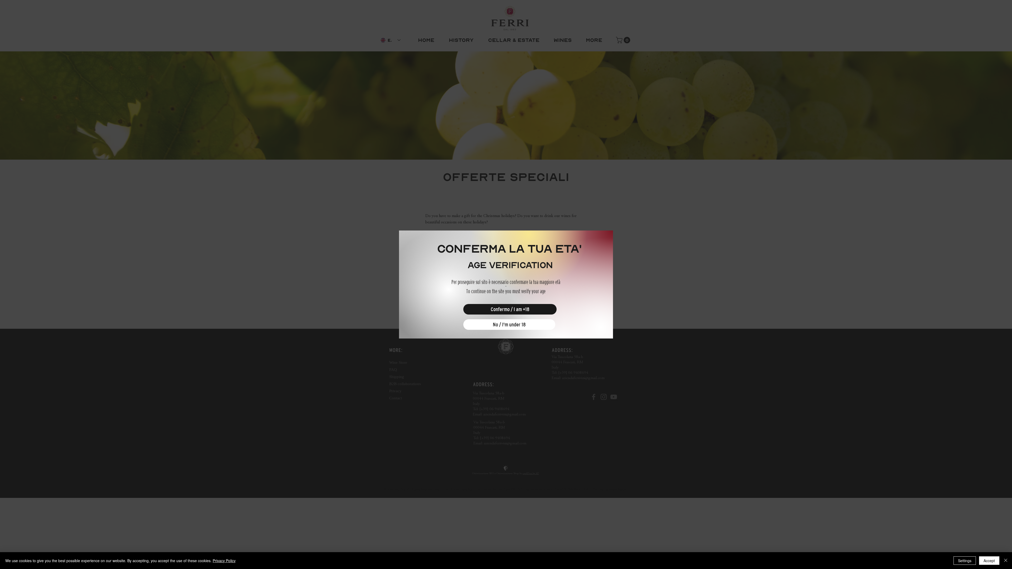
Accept (989, 560)
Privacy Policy (224, 560)
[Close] (1006, 560)
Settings (964, 560)
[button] (510, 309)
